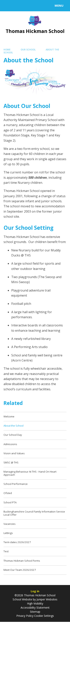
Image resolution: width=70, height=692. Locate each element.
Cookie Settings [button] (44, 616)
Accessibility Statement (35, 607)
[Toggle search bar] (7, 5)
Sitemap (35, 611)
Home (7, 49)
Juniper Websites (46, 599)
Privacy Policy (24, 616)
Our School (28, 49)
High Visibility (35, 603)
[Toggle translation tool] (17, 5)
